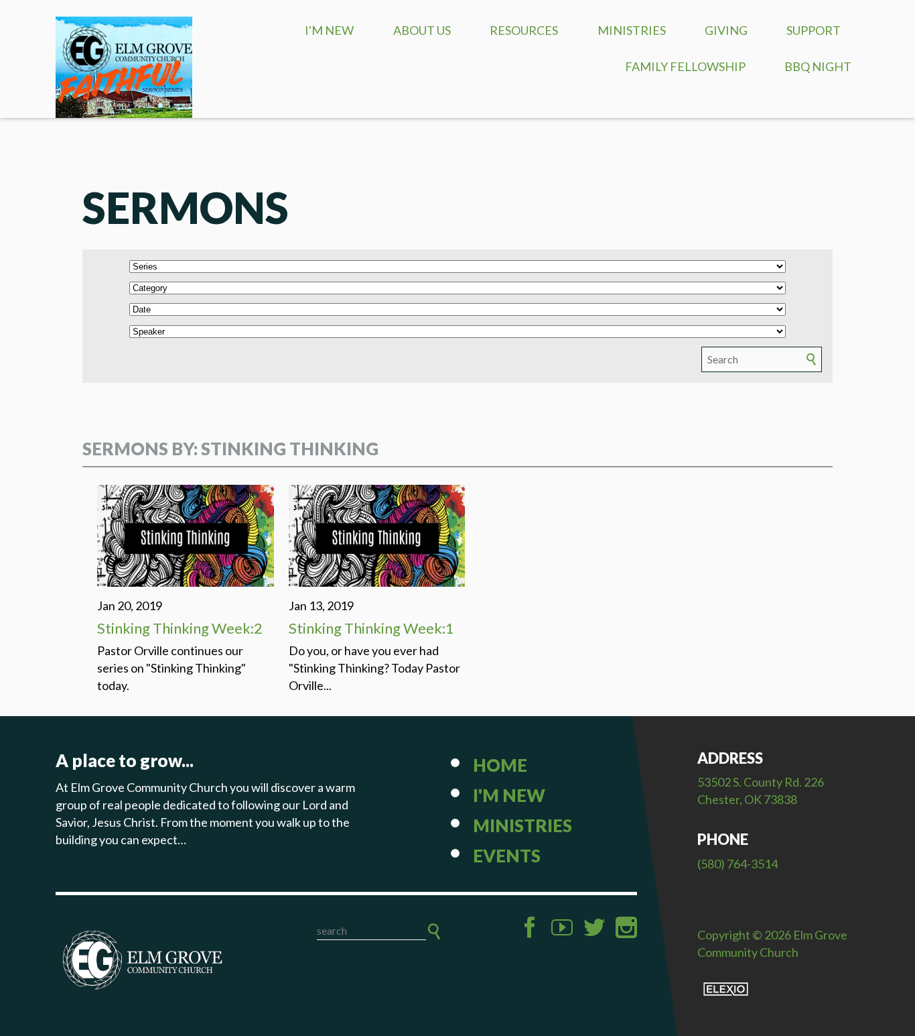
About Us (422, 30)
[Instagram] (626, 927)
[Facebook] (530, 927)
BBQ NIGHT (817, 66)
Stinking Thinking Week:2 (180, 628)
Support (813, 30)
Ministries (631, 30)
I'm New (329, 30)
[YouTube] (562, 927)
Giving (726, 30)
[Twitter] (594, 927)
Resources (524, 30)
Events (507, 855)
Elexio (725, 989)
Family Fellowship (685, 66)
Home (500, 765)
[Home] (143, 960)
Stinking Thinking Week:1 (371, 628)
